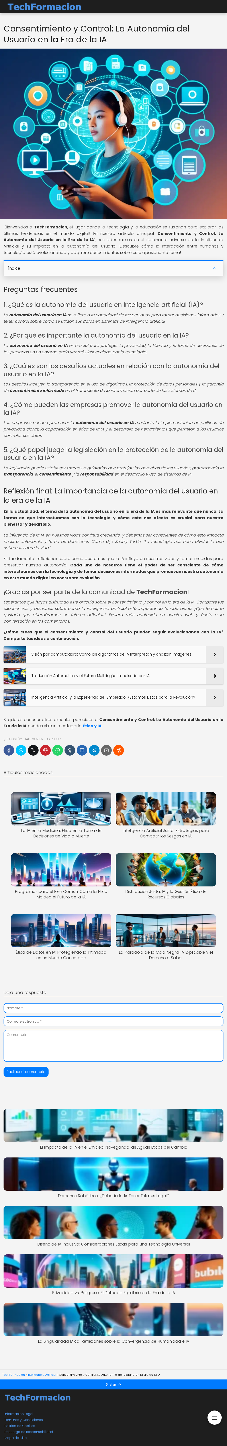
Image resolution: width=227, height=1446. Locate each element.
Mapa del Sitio (15, 1438)
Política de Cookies (19, 1426)
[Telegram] (94, 750)
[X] (33, 750)
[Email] (106, 750)
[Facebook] (9, 750)
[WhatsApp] (57, 750)
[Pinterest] (45, 750)
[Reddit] (118, 750)
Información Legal (18, 1414)
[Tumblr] (70, 750)
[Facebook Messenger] (21, 750)
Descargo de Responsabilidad (28, 1432)
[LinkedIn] (82, 750)
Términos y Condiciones (23, 1420)
